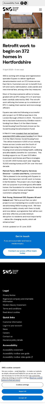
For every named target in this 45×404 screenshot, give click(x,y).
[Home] (11, 9)
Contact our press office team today (22, 252)
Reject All (22, 391)
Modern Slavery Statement (14, 305)
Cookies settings (22, 385)
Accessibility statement (13, 350)
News (5, 329)
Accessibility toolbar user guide (16, 353)
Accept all (22, 398)
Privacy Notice (9, 295)
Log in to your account (12, 325)
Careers (6, 333)
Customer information (12, 322)
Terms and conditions (12, 308)
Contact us (7, 336)
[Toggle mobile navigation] (40, 9)
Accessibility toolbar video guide (18, 357)
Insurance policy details (13, 340)
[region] (22, 382)
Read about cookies (11, 312)
